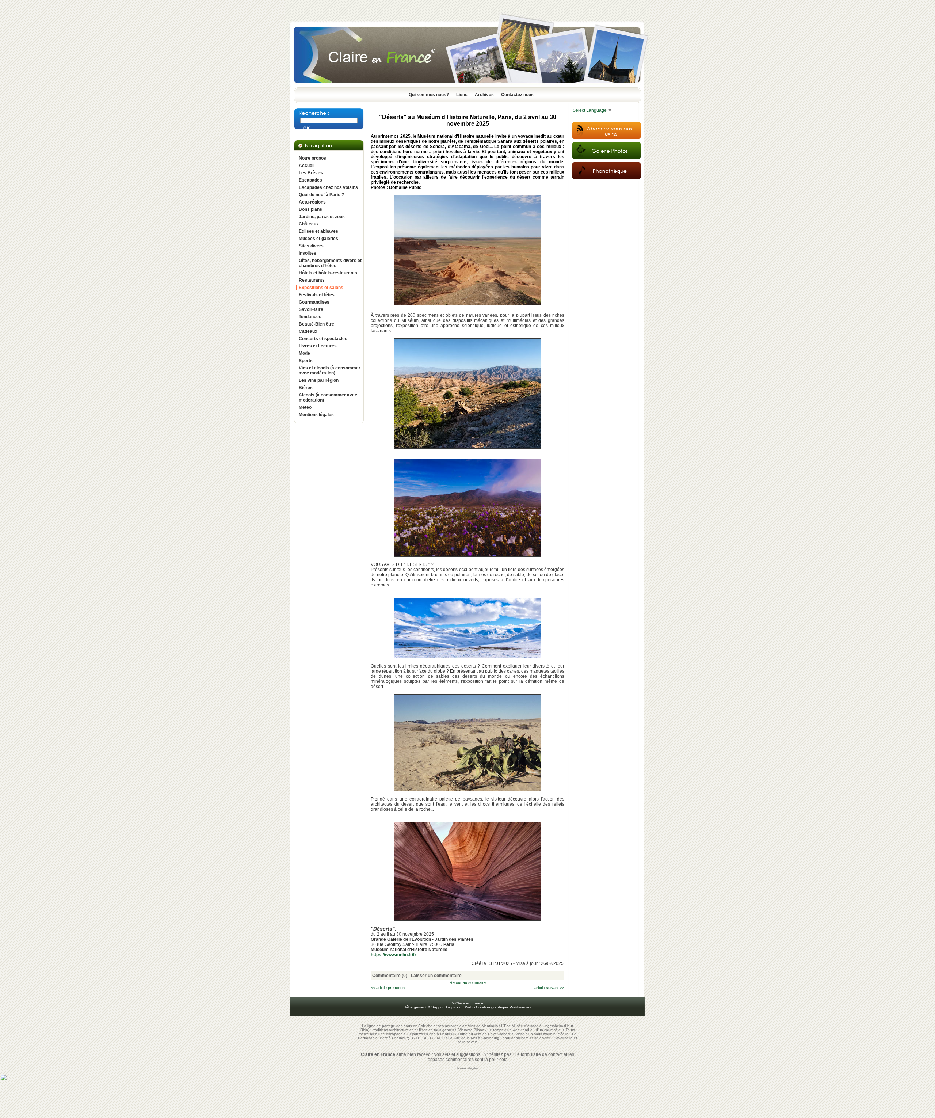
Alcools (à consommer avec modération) (328, 397)
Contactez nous (517, 94)
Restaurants (312, 280)
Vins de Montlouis (483, 1026)
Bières (306, 387)
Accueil (306, 165)
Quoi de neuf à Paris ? (321, 194)
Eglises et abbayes (318, 231)
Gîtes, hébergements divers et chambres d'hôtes (330, 263)
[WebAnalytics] (7, 1081)
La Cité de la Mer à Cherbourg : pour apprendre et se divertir (499, 1038)
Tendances (310, 316)
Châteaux (309, 224)
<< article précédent (388, 987)
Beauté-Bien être (316, 324)
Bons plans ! (312, 209)
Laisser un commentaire (436, 975)
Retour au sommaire (468, 982)
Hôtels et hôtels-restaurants (328, 272)
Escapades (310, 180)
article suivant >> (549, 987)
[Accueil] (467, 85)
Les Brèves (311, 172)
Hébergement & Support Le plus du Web (439, 1007)
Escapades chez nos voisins (328, 187)
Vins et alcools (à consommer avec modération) (329, 370)
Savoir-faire (311, 309)
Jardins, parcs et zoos (322, 216)
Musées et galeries (318, 238)
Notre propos (312, 158)
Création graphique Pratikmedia (502, 1007)
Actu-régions (312, 202)
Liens (462, 94)
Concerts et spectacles (323, 338)
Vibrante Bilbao (471, 1030)
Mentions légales (316, 414)
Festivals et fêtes (317, 294)
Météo (305, 407)
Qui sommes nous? (429, 94)
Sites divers (311, 245)
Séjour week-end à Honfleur (430, 1034)
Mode (304, 353)
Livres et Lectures (318, 346)
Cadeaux (308, 331)
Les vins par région (319, 380)
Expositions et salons (321, 287)
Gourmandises (314, 302)
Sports (306, 360)
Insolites (307, 253)
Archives (484, 94)
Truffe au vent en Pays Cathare (484, 1034)
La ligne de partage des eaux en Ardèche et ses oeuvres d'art (414, 1026)
